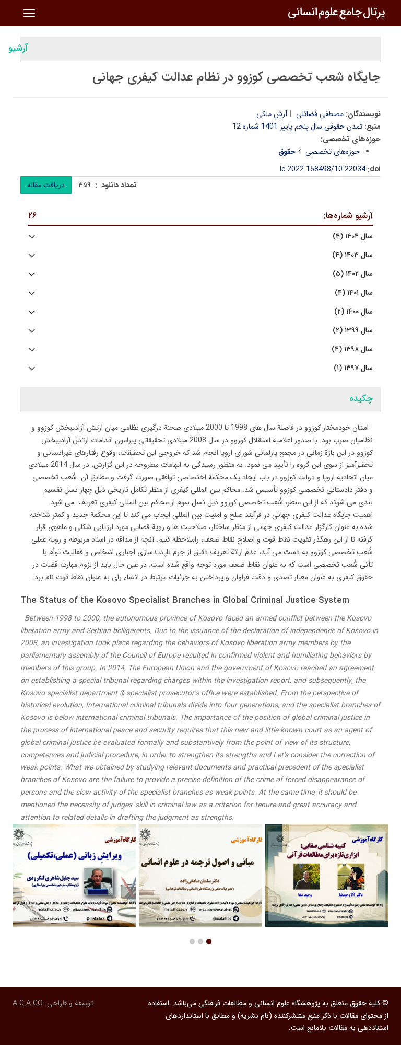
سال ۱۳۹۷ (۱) (353, 368)
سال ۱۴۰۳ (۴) (352, 255)
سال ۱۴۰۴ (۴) (353, 236)
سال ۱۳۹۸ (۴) (352, 349)
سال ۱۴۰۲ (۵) (353, 274)
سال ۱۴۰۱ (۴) (354, 293)
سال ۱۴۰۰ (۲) (353, 311)
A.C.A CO (28, 1003)
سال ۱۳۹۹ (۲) (353, 330)
